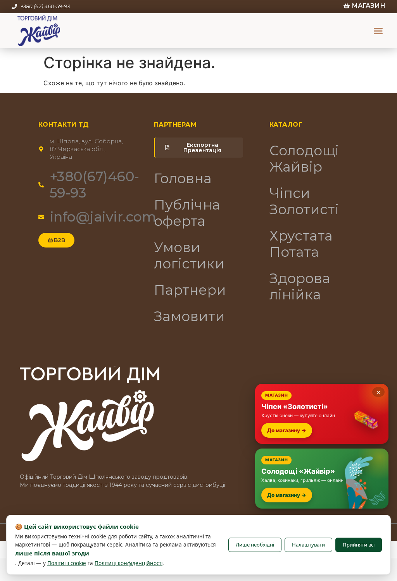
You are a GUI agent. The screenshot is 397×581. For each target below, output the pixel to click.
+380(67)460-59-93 (94, 184)
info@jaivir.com (103, 216)
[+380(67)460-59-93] (41, 184)
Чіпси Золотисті (304, 201)
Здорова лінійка (300, 286)
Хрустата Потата (301, 243)
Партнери (190, 290)
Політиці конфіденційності (128, 563)
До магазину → (286, 430)
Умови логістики (189, 255)
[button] (378, 30)
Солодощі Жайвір (304, 158)
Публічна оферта (187, 212)
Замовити (189, 316)
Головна (183, 178)
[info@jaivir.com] (41, 217)
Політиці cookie (66, 563)
